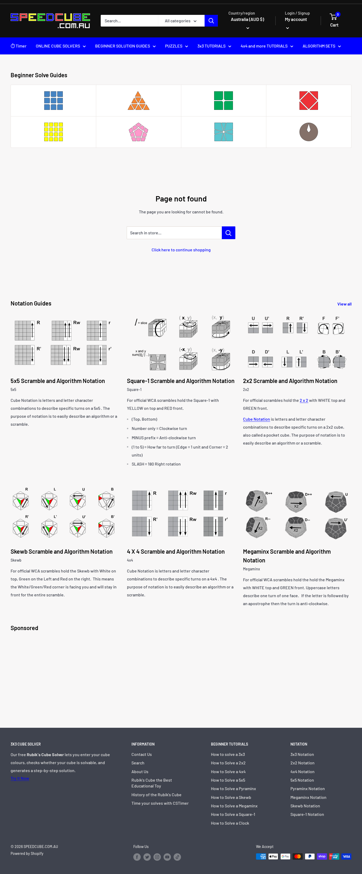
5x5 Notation (302, 779)
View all (344, 303)
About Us (139, 771)
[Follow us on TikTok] (177, 857)
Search (137, 762)
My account (296, 19)
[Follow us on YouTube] (167, 857)
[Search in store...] (228, 232)
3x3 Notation (302, 754)
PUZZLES (173, 45)
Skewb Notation (305, 805)
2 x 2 (304, 400)
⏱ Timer (19, 45)
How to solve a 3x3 (228, 754)
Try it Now (20, 778)
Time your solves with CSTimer (160, 803)
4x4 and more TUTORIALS (264, 45)
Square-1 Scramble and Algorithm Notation (181, 380)
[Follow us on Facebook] (137, 857)
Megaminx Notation (308, 797)
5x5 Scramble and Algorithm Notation (58, 380)
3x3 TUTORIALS (211, 45)
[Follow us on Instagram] (157, 857)
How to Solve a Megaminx (234, 805)
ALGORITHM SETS (319, 45)
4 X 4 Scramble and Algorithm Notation (176, 551)
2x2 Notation (302, 762)
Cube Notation (256, 418)
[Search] (211, 21)
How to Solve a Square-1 (233, 814)
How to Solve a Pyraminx (233, 788)
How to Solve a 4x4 (228, 771)
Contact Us (141, 754)
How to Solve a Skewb (231, 797)
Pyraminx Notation (307, 788)
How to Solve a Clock (230, 822)
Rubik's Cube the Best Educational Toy (151, 782)
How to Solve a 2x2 (228, 762)
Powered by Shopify (27, 853)
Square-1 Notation (307, 814)
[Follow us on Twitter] (147, 857)
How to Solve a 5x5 (228, 779)
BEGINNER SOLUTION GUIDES (122, 45)
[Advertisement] (170, 675)
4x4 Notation (302, 771)
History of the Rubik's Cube (156, 794)
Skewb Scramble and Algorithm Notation (62, 551)
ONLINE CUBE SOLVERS (58, 45)
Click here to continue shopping (181, 249)
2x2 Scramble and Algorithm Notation (290, 380)
